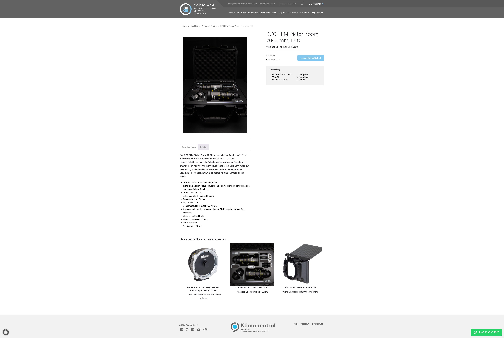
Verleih (231, 13)
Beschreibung (189, 147)
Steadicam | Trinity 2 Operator (274, 13)
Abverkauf (253, 13)
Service (294, 13)
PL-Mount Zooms (209, 26)
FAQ (313, 13)
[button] (6, 332)
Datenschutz (317, 324)
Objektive (194, 26)
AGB (296, 324)
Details (203, 147)
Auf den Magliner (312, 58)
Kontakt (320, 13)
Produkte (241, 13)
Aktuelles (304, 13)
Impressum (305, 324)
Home (184, 26)
